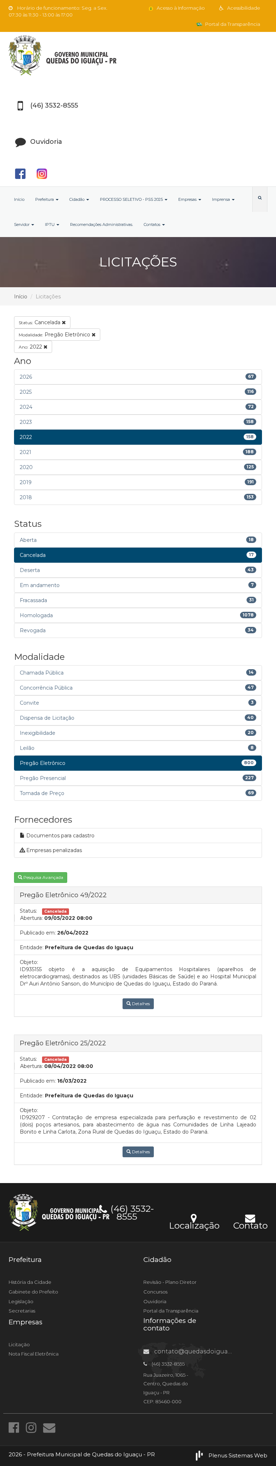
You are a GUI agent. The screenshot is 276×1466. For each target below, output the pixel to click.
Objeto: (29, 962)
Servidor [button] (22, 224)
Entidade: (31, 947)
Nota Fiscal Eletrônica (34, 1354)
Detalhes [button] (140, 1003)
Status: (28, 911)
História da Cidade (30, 1282)
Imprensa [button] (221, 199)
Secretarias (22, 1311)
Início (19, 199)
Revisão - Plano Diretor (170, 1282)
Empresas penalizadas (53, 850)
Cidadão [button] (77, 199)
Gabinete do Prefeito (33, 1292)
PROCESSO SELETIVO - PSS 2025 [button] (132, 199)
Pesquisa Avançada (42, 877)
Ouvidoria (154, 1301)
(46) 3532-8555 (131, 1211)
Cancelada (40, 322)
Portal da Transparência (232, 24)
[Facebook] (15, 1427)
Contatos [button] (152, 224)
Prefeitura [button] (45, 199)
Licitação (19, 1344)
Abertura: (31, 918)
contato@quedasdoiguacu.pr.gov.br (208, 1351)
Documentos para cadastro (60, 835)
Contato (250, 1224)
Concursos (155, 1292)
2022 (31, 347)
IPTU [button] (50, 224)
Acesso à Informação (180, 8)
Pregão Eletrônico (55, 334)
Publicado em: (38, 933)
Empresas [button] (188, 199)
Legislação (21, 1301)
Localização (194, 1224)
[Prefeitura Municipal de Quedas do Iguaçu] (138, 55)
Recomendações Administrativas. (101, 224)
